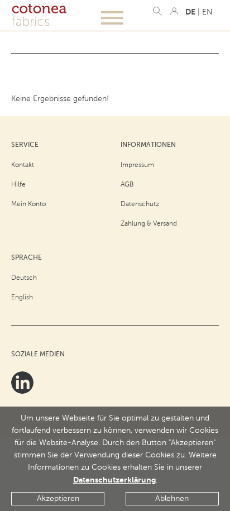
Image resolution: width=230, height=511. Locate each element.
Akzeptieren (58, 498)
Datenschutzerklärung (114, 479)
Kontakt (22, 165)
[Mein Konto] (174, 11)
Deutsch (24, 277)
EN (207, 12)
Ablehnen (172, 498)
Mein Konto (28, 204)
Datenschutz (140, 204)
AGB (127, 184)
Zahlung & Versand (149, 223)
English (22, 297)
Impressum (137, 165)
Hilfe (18, 184)
